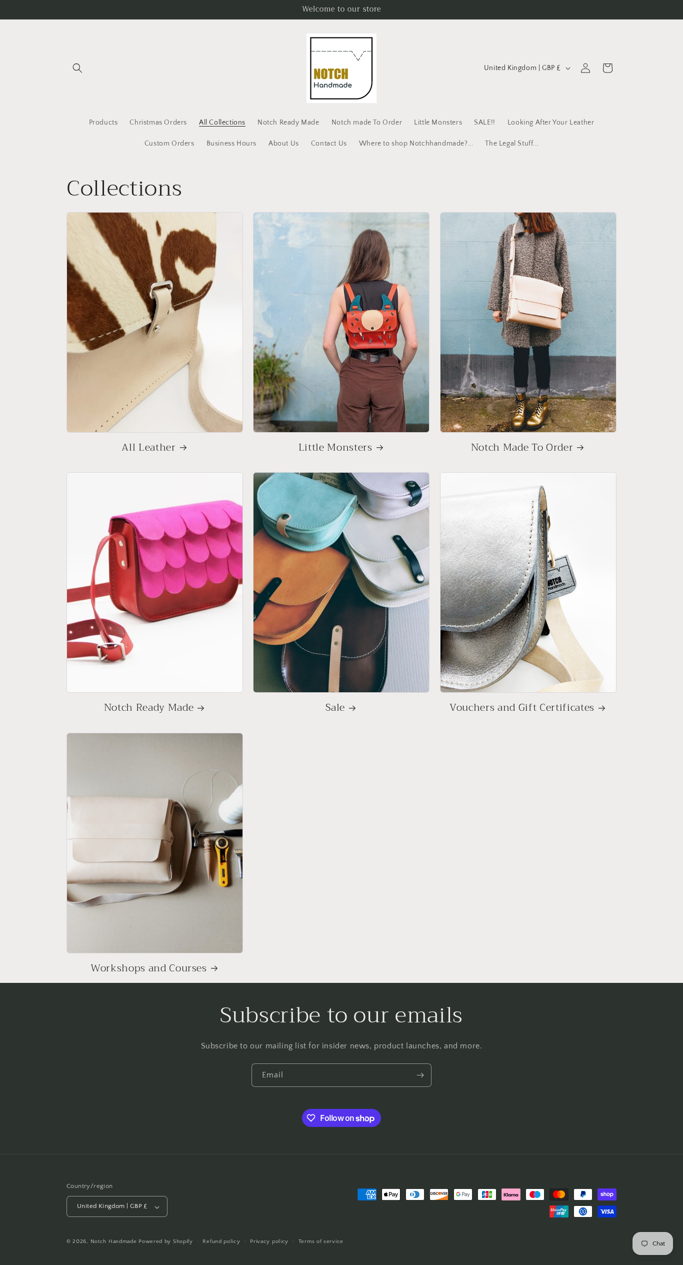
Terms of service (321, 1241)
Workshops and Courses (148, 968)
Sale (335, 707)
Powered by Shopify (165, 1242)
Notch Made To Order (522, 447)
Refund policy (221, 1241)
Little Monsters (335, 447)
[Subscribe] (420, 1075)
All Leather (149, 447)
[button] (77, 68)
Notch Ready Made (149, 707)
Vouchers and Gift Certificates (522, 707)
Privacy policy (269, 1241)
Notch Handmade (113, 1242)
